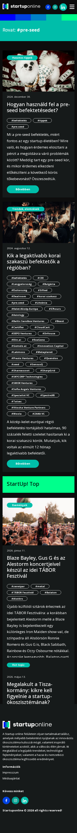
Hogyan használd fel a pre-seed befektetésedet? (38, 107)
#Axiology (17, 315)
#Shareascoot (20, 370)
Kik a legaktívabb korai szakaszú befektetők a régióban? (34, 261)
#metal (40, 586)
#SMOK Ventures (22, 383)
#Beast (59, 321)
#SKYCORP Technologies (27, 376)
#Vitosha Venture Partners (28, 407)
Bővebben (23, 189)
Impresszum (11, 772)
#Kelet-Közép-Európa (24, 308)
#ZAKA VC (38, 413)
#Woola (16, 413)
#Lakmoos (18, 352)
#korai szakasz (47, 296)
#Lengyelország (21, 284)
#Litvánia (41, 302)
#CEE (40, 277)
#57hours (55, 308)
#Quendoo (51, 358)
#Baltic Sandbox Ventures (27, 321)
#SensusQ (36, 364)
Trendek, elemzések (25, 209)
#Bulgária (48, 284)
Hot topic (18, 664)
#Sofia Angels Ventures (26, 389)
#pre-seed (17, 126)
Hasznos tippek (22, 57)
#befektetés (19, 120)
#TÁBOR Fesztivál (22, 592)
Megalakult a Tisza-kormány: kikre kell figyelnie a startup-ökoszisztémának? (29, 693)
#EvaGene (38, 339)
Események (19, 505)
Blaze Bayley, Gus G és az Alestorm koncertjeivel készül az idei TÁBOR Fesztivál (36, 566)
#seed (15, 364)
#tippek (42, 120)
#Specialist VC (20, 395)
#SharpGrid (47, 370)
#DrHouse (48, 333)
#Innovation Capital (50, 345)
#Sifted (42, 290)
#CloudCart (42, 327)
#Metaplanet (44, 352)
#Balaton (50, 592)
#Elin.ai (16, 339)
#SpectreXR (47, 395)
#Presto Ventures (22, 358)
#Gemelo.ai (19, 345)
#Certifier (17, 327)
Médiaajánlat (11, 778)
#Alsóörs (17, 598)
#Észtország (19, 290)
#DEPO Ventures (21, 333)
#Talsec (16, 401)
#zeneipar (18, 586)
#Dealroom (18, 296)
